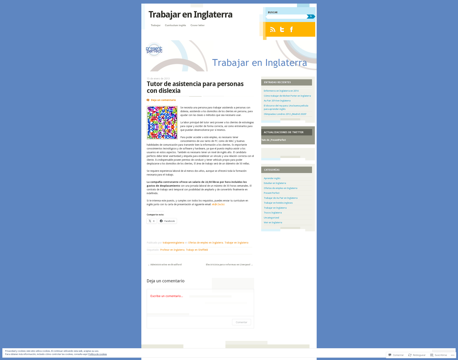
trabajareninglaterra (173, 242)
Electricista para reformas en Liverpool (229, 264)
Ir (311, 16)
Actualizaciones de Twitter (283, 132)
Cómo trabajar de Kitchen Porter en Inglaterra (287, 95)
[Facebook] (291, 29)
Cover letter (197, 25)
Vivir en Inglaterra (273, 222)
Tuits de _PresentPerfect (273, 139)
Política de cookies (97, 354)
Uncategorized (271, 217)
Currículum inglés (175, 25)
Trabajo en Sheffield (197, 249)
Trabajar (155, 25)
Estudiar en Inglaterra (275, 183)
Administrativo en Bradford (165, 264)
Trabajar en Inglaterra (190, 14)
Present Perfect (271, 193)
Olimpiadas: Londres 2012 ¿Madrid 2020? (285, 114)
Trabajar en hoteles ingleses (278, 202)
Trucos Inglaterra (273, 212)
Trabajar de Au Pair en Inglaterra (281, 198)
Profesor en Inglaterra (172, 249)
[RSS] (273, 29)
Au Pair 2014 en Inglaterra (277, 100)
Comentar (241, 322)
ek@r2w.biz (218, 204)
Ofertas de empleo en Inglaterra (205, 242)
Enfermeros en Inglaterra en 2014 (281, 90)
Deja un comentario (163, 100)
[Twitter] (282, 29)
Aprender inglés (272, 178)
